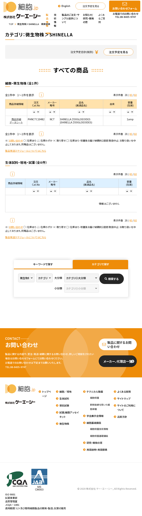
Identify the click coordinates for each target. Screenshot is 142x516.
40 (130, 95)
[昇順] (34, 111)
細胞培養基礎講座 (99, 436)
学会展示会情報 (95, 416)
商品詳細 (16, 119)
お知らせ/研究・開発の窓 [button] (88, 18)
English (65, 6)
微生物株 (64, 423)
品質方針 (122, 416)
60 (135, 95)
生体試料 (64, 398)
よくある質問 (124, 391)
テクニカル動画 (95, 391)
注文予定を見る (91, 6)
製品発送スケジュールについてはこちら (25, 150)
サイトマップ (123, 398)
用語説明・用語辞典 (97, 449)
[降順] (38, 111)
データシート (16, 122)
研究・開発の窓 (94, 442)
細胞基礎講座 (94, 423)
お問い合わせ (16, 140)
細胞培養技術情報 (99, 429)
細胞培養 (94, 397)
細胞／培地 (65, 391)
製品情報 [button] (47, 20)
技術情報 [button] (55, 20)
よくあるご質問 (101, 18)
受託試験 (64, 405)
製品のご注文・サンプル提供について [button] (70, 18)
